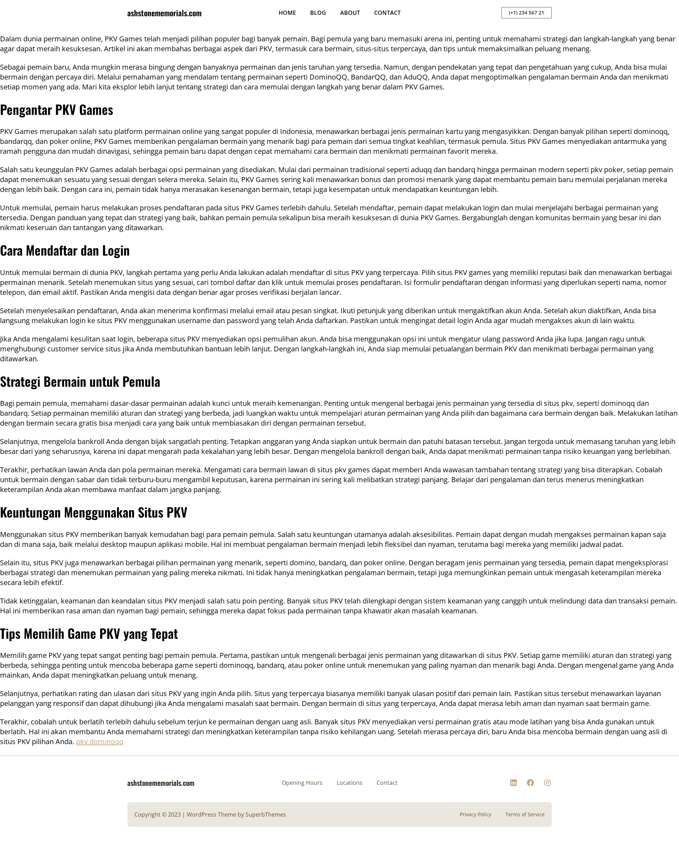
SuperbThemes (265, 814)
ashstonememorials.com (164, 12)
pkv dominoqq (99, 741)
